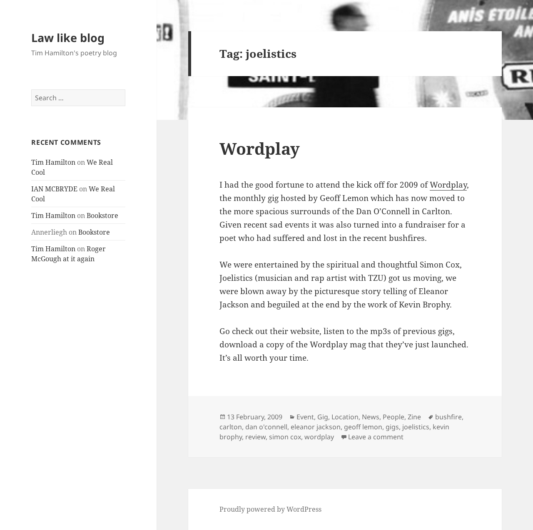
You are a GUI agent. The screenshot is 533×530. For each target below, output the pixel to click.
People (393, 416)
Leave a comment (375, 436)
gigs (392, 426)
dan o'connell (266, 426)
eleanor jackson (316, 426)
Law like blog (68, 37)
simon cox (285, 436)
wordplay (319, 436)
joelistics (415, 426)
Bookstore (102, 215)
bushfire (448, 416)
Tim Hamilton (53, 162)
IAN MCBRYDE (54, 188)
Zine (414, 416)
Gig (322, 416)
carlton (230, 426)
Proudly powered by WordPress (270, 509)
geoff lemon (363, 426)
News (370, 416)
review (255, 436)
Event (305, 416)
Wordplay (259, 148)
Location (345, 416)
